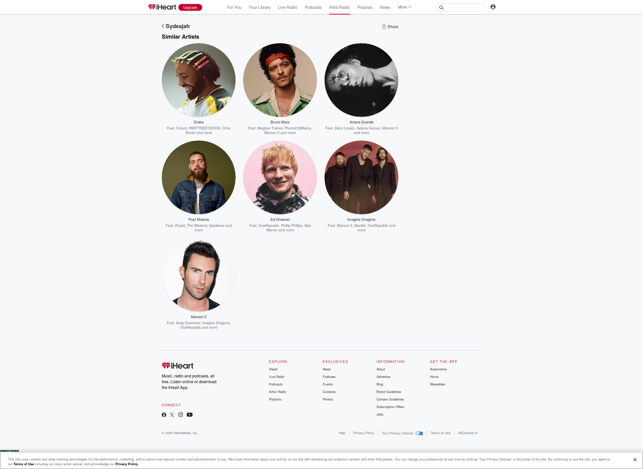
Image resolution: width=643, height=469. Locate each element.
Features (329, 376)
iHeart (273, 369)
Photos (328, 399)
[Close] (634, 459)
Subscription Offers (390, 406)
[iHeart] (162, 7)
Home (434, 376)
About (381, 369)
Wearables (437, 384)
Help (342, 432)
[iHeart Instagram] (180, 415)
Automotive (438, 369)
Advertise (383, 376)
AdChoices (466, 432)
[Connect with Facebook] (164, 415)
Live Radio (287, 7)
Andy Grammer (188, 322)
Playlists (364, 7)
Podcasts (313, 7)
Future (181, 127)
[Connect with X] (172, 415)
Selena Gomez (368, 127)
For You (234, 7)
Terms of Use (440, 432)
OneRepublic (268, 225)
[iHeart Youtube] (190, 415)
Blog (380, 384)
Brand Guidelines (389, 391)
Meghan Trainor (270, 127)
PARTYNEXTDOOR (204, 127)
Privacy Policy (363, 432)
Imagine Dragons (216, 322)
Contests (329, 391)
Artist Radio (339, 7)
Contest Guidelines (390, 399)
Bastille (360, 225)
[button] (228, 127)
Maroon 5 (272, 132)
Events (328, 384)
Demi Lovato (345, 127)
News (385, 7)
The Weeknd (197, 225)
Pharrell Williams (298, 127)
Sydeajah (178, 26)
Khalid (180, 225)
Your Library (260, 7)
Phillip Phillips (291, 225)
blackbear (217, 225)
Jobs (380, 414)
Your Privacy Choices (397, 433)
